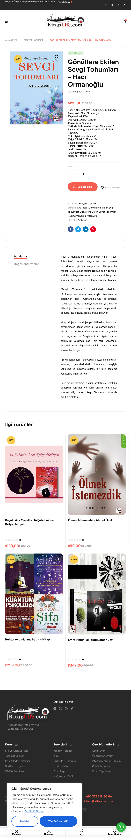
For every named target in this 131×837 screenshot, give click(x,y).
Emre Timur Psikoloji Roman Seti (90, 640)
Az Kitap (83, 207)
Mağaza (16, 834)
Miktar (71, 166)
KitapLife (92, 215)
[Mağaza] (16, 831)
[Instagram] (118, 5)
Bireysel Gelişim (33, 40)
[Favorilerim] (114, 831)
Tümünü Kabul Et (58, 821)
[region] (44, 806)
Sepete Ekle (85, 186)
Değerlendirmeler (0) (28, 264)
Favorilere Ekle (112, 187)
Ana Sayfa (11, 40)
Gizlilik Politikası (34, 811)
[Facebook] (106, 5)
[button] (56, 58)
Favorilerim (114, 834)
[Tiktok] (124, 5)
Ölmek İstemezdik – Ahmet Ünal (90, 520)
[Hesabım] (49, 831)
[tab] (28, 257)
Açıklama (20, 256)
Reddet (24, 821)
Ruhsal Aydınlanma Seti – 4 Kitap (27, 639)
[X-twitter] (112, 5)
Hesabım (49, 834)
